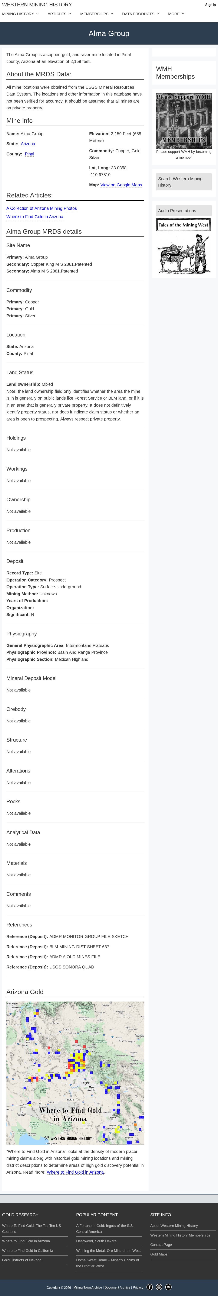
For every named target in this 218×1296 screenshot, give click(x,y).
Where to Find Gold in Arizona (34, 216)
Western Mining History (37, 4)
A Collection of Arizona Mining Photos (41, 208)
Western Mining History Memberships (180, 1235)
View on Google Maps (121, 185)
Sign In (210, 5)
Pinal (29, 154)
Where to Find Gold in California (27, 1251)
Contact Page (161, 1245)
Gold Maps (159, 1254)
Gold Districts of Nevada (21, 1260)
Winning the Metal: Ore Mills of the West (108, 1251)
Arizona (28, 143)
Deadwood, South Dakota (96, 1241)
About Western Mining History (174, 1226)
